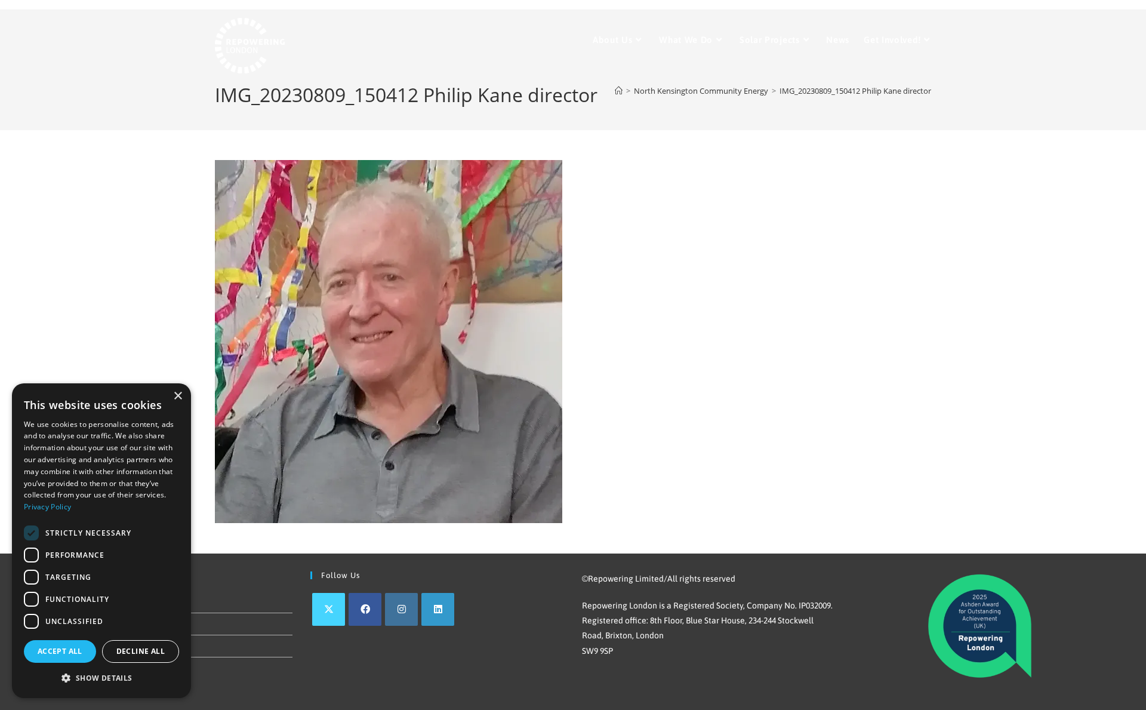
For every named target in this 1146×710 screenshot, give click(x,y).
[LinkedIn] (437, 609)
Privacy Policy (47, 507)
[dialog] (101, 540)
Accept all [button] (60, 651)
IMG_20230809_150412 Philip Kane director (855, 90)
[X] (328, 609)
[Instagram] (401, 609)
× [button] (177, 396)
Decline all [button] (140, 651)
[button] (101, 678)
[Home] (619, 90)
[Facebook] (365, 609)
